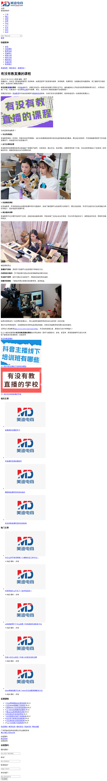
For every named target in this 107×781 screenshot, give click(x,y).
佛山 (6, 17)
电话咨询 (4, 739)
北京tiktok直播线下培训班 (15, 705)
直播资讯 (21, 68)
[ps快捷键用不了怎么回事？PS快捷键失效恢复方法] (25, 622)
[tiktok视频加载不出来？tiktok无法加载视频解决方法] (25, 688)
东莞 (6, 21)
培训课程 (8, 49)
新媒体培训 (37, 93)
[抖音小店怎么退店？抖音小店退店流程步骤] (25, 655)
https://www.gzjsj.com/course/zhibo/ (26, 329)
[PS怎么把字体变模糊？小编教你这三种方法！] (25, 555)
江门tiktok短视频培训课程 (15, 710)
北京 (6, 27)
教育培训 (8, 51)
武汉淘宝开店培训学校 (14, 714)
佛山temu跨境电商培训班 (15, 712)
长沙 (6, 32)
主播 (26, 89)
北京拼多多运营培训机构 (15, 720)
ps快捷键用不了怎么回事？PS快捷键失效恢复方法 (23, 624)
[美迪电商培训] (12, 6)
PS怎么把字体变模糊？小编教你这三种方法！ (22, 557)
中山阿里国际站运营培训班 (16, 703)
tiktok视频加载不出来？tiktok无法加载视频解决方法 (24, 690)
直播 (9, 87)
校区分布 (8, 57)
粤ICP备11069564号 (8, 733)
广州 (6, 14)
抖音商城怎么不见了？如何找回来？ (18, 591)
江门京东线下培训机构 (15, 723)
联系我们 (8, 64)
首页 (6, 47)
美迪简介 (8, 53)
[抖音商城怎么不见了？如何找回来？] (25, 589)
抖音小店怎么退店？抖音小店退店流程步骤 (21, 657)
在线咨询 (22, 335)
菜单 (2, 38)
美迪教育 (16, 93)
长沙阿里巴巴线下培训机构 (16, 716)
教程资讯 (8, 60)
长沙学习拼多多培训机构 (15, 718)
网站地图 (35, 727)
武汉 (6, 30)
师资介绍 (8, 55)
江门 (6, 25)
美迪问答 (8, 62)
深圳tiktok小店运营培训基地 (16, 707)
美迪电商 (4, 68)
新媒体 (21, 87)
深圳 (6, 19)
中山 (6, 23)
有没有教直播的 (7, 339)
